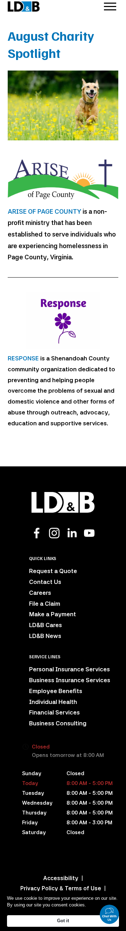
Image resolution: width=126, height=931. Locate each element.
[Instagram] (54, 533)
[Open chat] (109, 914)
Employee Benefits (55, 690)
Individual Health (53, 701)
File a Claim (44, 603)
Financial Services (54, 712)
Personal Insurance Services (69, 669)
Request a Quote (53, 570)
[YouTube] (89, 533)
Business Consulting (57, 723)
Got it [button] (63, 920)
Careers (40, 592)
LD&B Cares (45, 625)
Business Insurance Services (69, 680)
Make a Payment (52, 614)
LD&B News (45, 635)
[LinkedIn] (71, 533)
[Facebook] (36, 533)
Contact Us (45, 581)
